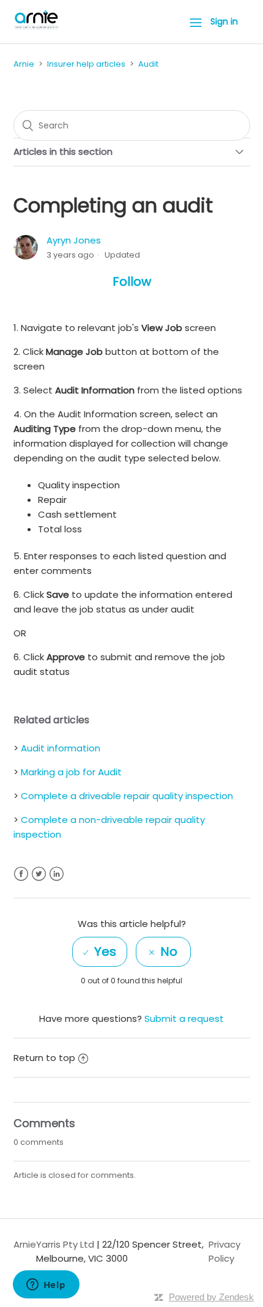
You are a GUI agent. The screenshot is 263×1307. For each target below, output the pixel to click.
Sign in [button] (224, 21)
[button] (196, 21)
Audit (148, 64)
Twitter (38, 874)
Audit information (60, 748)
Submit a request (184, 1018)
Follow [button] (132, 281)
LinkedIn (56, 874)
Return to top (44, 1057)
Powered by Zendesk (211, 1297)
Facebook (21, 874)
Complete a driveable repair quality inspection (127, 795)
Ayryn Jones (73, 240)
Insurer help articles (86, 64)
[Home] (36, 27)
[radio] (99, 952)
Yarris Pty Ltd (65, 1244)
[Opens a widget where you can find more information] (46, 1285)
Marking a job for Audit (71, 771)
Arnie (23, 64)
